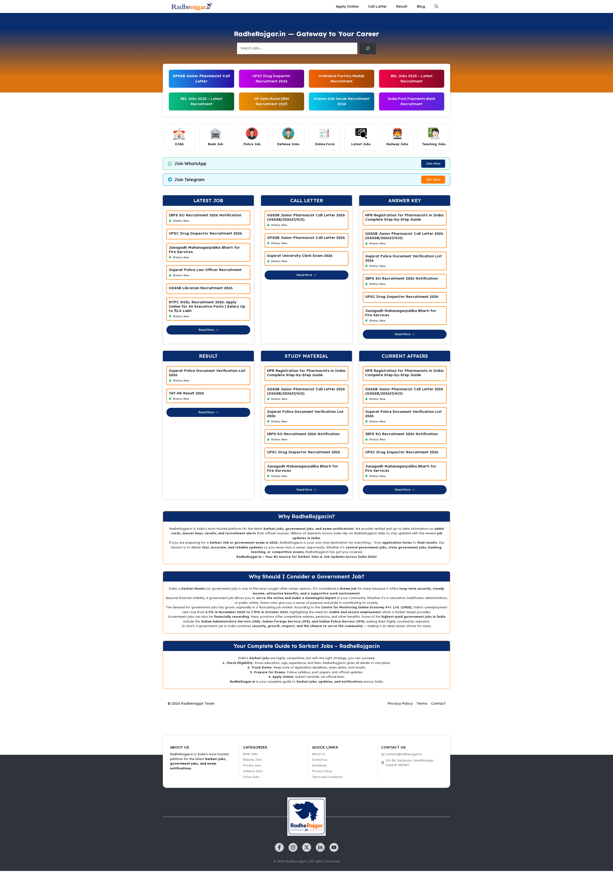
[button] (436, 6)
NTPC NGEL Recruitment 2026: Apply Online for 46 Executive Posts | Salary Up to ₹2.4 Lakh (207, 306)
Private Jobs (252, 765)
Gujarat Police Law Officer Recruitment (205, 269)
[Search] (368, 48)
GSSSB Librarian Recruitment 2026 (201, 288)
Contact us (319, 759)
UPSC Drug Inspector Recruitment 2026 (205, 233)
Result (401, 6)
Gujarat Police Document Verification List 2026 (403, 258)
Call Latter (377, 6)
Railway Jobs (252, 759)
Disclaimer (319, 765)
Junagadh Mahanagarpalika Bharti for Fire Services (204, 249)
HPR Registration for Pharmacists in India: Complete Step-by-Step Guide (404, 217)
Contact (438, 703)
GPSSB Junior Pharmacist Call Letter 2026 (306, 237)
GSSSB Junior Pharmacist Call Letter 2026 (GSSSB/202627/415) (306, 217)
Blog (421, 6)
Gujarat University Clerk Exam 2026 (300, 255)
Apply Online (347, 6)
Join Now (433, 163)
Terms (421, 703)
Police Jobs (251, 777)
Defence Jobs (252, 771)
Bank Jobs (250, 754)
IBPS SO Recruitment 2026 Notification (205, 215)
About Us (318, 754)
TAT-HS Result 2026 (186, 393)
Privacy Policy (400, 703)
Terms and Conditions (327, 777)
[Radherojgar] (191, 6)
